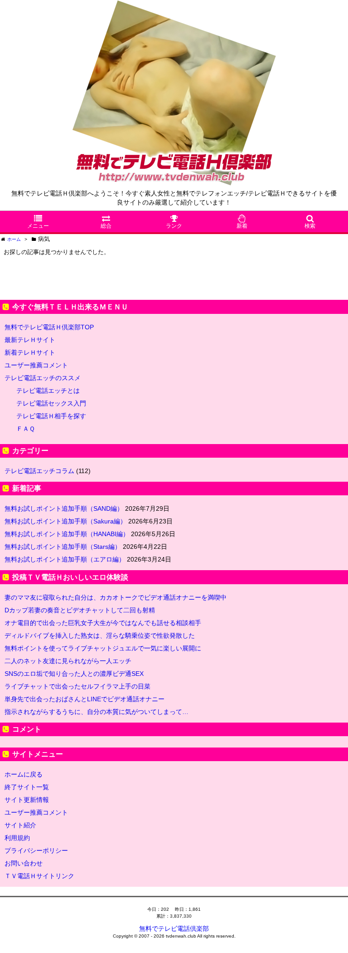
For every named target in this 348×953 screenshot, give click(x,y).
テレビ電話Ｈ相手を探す (51, 416)
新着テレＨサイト (30, 352)
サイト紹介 (20, 825)
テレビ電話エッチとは (48, 390)
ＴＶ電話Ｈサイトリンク (39, 876)
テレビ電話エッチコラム (39, 470)
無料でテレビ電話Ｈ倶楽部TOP (49, 327)
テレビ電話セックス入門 (51, 403)
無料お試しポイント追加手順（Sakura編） (65, 521)
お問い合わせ (24, 863)
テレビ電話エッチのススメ (43, 377)
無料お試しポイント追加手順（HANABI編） (67, 534)
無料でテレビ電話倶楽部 (174, 928)
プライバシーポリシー (36, 850)
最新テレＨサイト (30, 339)
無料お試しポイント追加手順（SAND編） (64, 508)
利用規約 (17, 837)
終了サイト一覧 (27, 787)
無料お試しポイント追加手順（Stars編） (63, 546)
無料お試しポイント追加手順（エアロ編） (65, 559)
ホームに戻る (24, 774)
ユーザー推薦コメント (36, 365)
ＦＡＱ (25, 428)
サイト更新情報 (27, 799)
